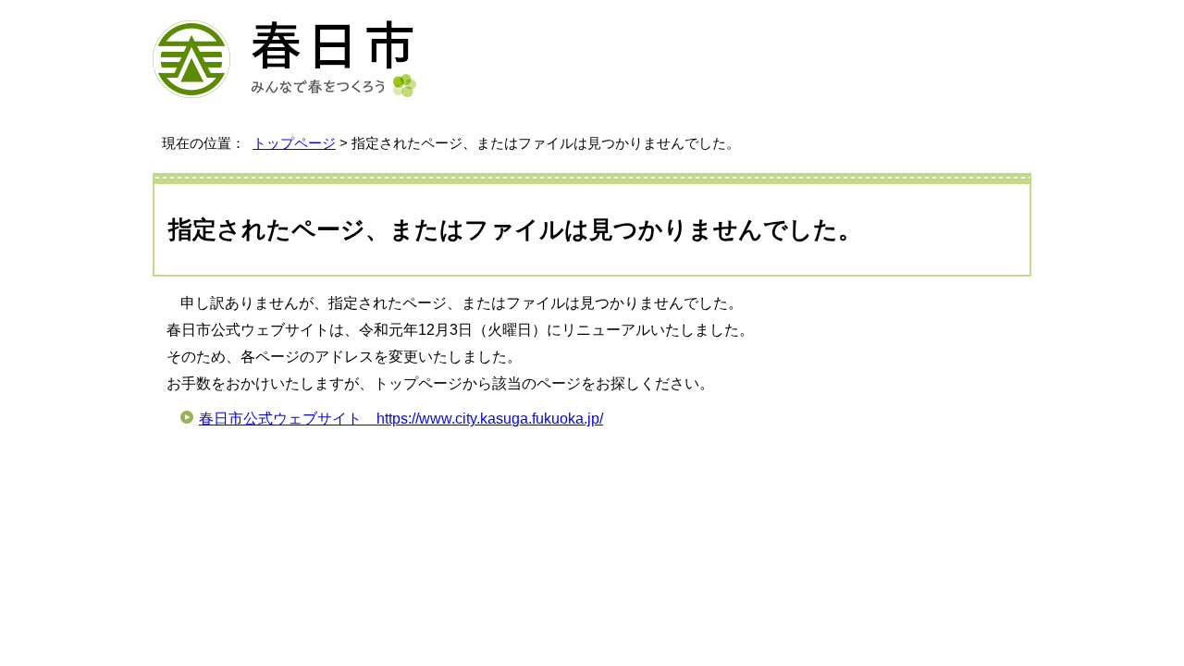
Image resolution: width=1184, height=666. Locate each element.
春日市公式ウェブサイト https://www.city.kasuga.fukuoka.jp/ (401, 418)
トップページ (294, 143)
